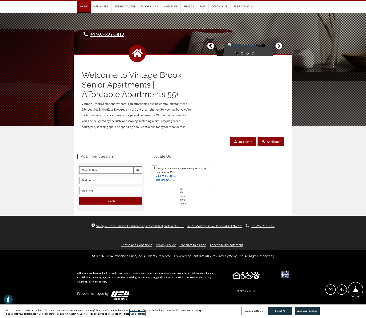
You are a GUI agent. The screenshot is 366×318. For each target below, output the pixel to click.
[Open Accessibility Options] (8, 300)
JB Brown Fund (244, 6)
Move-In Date (90, 170)
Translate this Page (192, 245)
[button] (245, 46)
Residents (247, 141)
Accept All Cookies (307, 310)
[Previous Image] (210, 45)
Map (202, 6)
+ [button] (154, 168)
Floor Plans (149, 6)
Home (84, 6)
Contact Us (219, 6)
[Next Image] (279, 45)
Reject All (280, 310)
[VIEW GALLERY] (245, 49)
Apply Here (101, 6)
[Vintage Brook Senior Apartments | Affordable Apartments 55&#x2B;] (183, 195)
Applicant (275, 141)
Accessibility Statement (226, 245)
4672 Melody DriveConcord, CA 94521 (166, 177)
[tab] (236, 53)
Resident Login (125, 6)
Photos (189, 6)
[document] (183, 187)
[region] (183, 311)
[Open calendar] (137, 170)
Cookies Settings (253, 310)
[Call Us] (342, 289)
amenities (170, 6)
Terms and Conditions (136, 245)
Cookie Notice (137, 314)
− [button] (154, 173)
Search (111, 201)
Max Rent (87, 190)
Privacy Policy (166, 245)
